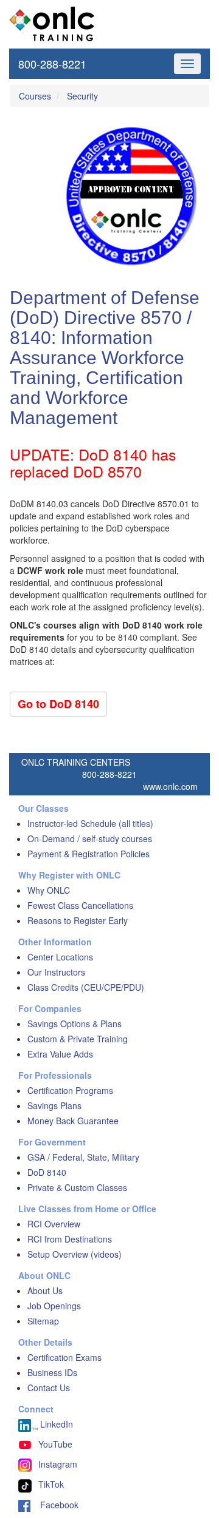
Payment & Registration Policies (88, 854)
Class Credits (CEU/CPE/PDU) (85, 987)
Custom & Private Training (77, 1039)
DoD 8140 (46, 1172)
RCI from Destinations (69, 1239)
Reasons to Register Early (77, 920)
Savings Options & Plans (74, 1023)
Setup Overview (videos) (74, 1254)
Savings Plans (54, 1105)
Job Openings (54, 1306)
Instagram (57, 1464)
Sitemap (43, 1321)
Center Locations (60, 957)
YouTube (55, 1444)
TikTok (51, 1484)
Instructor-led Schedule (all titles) (90, 823)
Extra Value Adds (60, 1054)
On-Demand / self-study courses (89, 838)
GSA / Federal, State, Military (83, 1157)
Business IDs (52, 1372)
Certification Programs (70, 1090)
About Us (45, 1290)
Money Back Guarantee (73, 1121)
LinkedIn (55, 1424)
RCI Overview (53, 1224)
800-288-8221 (52, 64)
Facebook (54, 1505)
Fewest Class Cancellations (80, 905)
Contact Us (48, 1387)
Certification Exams (64, 1357)
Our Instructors (56, 972)
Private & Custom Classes (77, 1187)
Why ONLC (48, 890)
